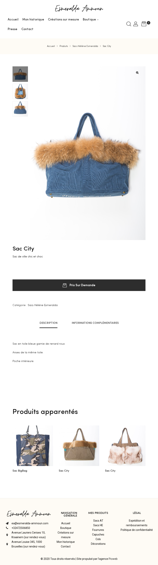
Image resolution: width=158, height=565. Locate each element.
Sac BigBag (20, 470)
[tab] (48, 323)
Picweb (113, 558)
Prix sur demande (82, 285)
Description (48, 323)
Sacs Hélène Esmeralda (43, 305)
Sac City (64, 470)
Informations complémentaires (95, 323)
